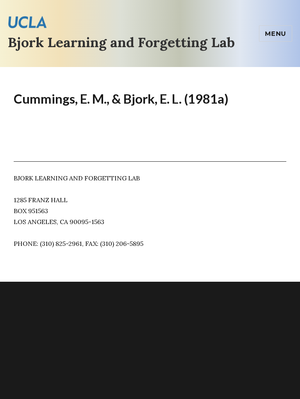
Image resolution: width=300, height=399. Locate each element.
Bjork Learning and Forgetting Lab (121, 42)
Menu (275, 33)
